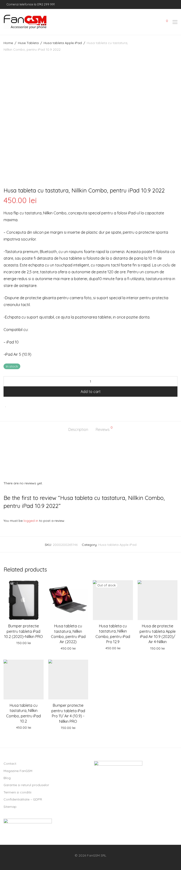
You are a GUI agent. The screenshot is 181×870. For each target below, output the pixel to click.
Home (8, 43)
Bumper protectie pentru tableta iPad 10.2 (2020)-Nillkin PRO (23, 631)
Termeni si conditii (17, 792)
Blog (7, 778)
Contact (10, 763)
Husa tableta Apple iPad (63, 43)
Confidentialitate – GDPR (23, 799)
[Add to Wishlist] (6, 405)
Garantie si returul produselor (26, 785)
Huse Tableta (28, 43)
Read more (113, 648)
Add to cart (91, 391)
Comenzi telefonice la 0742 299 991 (30, 4)
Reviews (104, 429)
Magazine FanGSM (18, 771)
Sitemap (10, 807)
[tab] (78, 429)
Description (78, 429)
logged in (31, 521)
